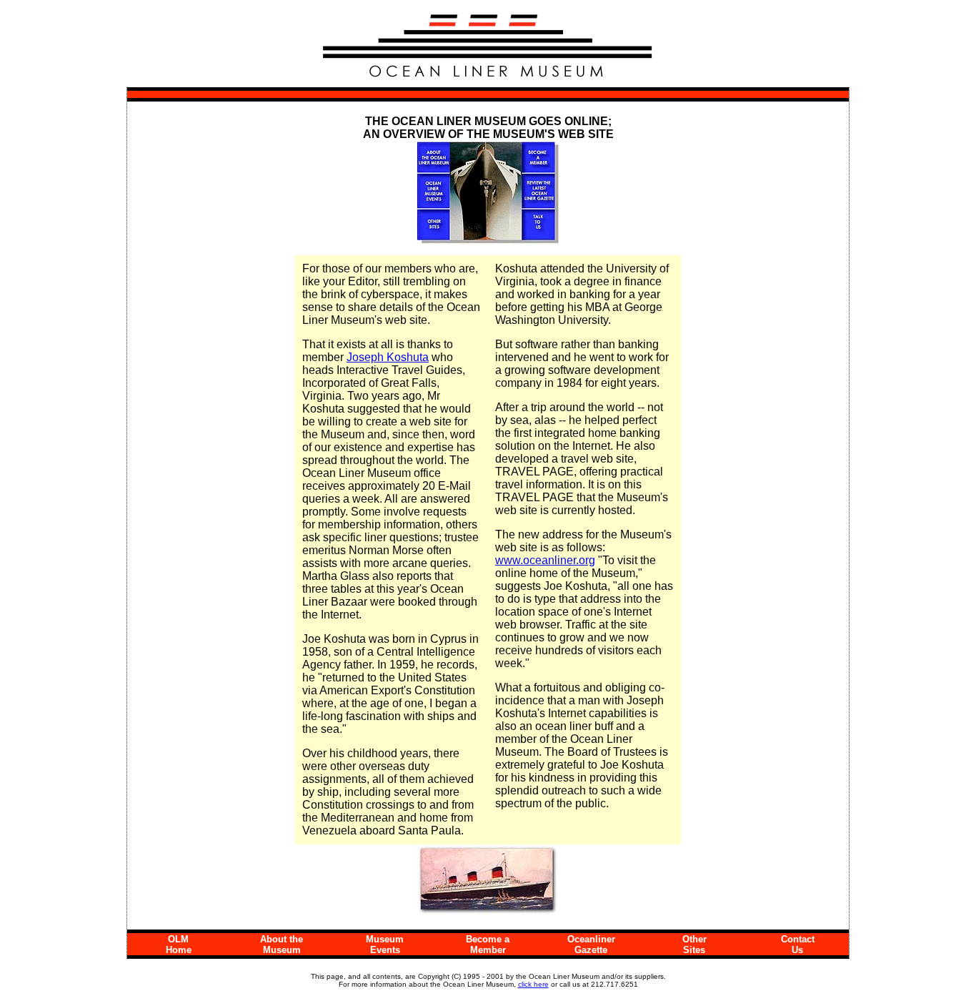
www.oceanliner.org (545, 560)
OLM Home (178, 944)
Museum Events (385, 944)
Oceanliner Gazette (591, 944)
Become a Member (487, 944)
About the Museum (281, 944)
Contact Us (798, 944)
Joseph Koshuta (388, 357)
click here (533, 984)
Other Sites (694, 944)
